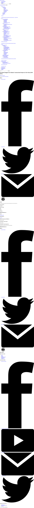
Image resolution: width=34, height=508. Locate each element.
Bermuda (5, 8)
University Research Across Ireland (7, 40)
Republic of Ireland (6, 10)
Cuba (4, 51)
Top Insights (4, 45)
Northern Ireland (5, 9)
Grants (2, 75)
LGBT (4, 34)
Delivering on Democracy (6, 32)
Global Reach (4, 7)
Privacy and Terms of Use (4, 505)
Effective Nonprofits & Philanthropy (8, 38)
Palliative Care (5, 25)
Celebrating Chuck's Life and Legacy (6, 63)
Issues (2, 18)
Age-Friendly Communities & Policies (8, 24)
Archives (2, 69)
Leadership (4, 12)
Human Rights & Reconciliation (6, 31)
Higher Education (6, 39)
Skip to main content (2, 0)
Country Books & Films (5, 50)
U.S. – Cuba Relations (6, 36)
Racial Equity (5, 21)
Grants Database (3, 68)
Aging (3, 23)
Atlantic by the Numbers (5, 55)
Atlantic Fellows (5, 19)
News (3, 14)
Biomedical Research (6, 37)
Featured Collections (6, 57)
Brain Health (5, 20)
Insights (2, 44)
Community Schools (6, 27)
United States (5, 11)
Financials (4, 13)
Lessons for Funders (3, 1)
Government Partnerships (6, 47)
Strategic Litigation (6, 48)
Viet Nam (5, 54)
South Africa (5, 53)
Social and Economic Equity (7, 22)
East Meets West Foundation (5, 76)
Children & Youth (5, 26)
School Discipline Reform (6, 28)
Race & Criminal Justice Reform (7, 35)
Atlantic (3, 67)
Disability (5, 33)
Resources (2, 2)
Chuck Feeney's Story (5, 62)
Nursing (5, 30)
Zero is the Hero (5, 56)
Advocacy (5, 46)
